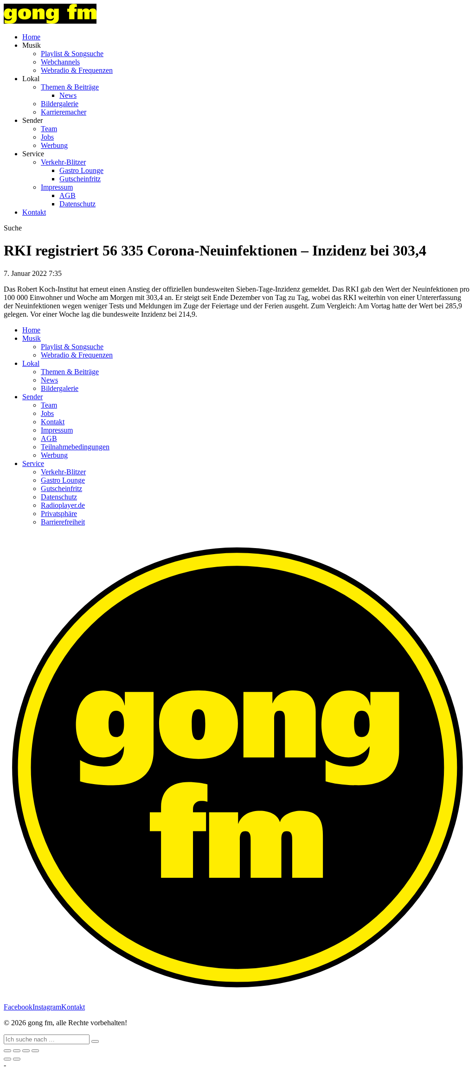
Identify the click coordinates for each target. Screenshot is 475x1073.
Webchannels (60, 62)
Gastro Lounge (81, 170)
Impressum (57, 187)
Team (49, 129)
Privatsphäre (59, 513)
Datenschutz (77, 204)
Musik (31, 338)
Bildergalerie (59, 104)
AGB (67, 195)
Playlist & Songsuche (72, 53)
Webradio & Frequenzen (77, 70)
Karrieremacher (63, 112)
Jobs (47, 137)
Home (31, 37)
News (68, 95)
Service (33, 463)
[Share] (16, 1050)
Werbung (54, 145)
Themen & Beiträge (70, 87)
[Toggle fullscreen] (26, 1050)
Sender (32, 397)
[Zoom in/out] (35, 1050)
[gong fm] (50, 21)
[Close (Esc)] (7, 1050)
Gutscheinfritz (80, 179)
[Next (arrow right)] (16, 1059)
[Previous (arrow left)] (7, 1059)
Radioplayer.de (63, 505)
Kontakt (34, 212)
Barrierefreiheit (63, 522)
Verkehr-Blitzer (63, 162)
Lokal (30, 363)
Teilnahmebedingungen (75, 447)
